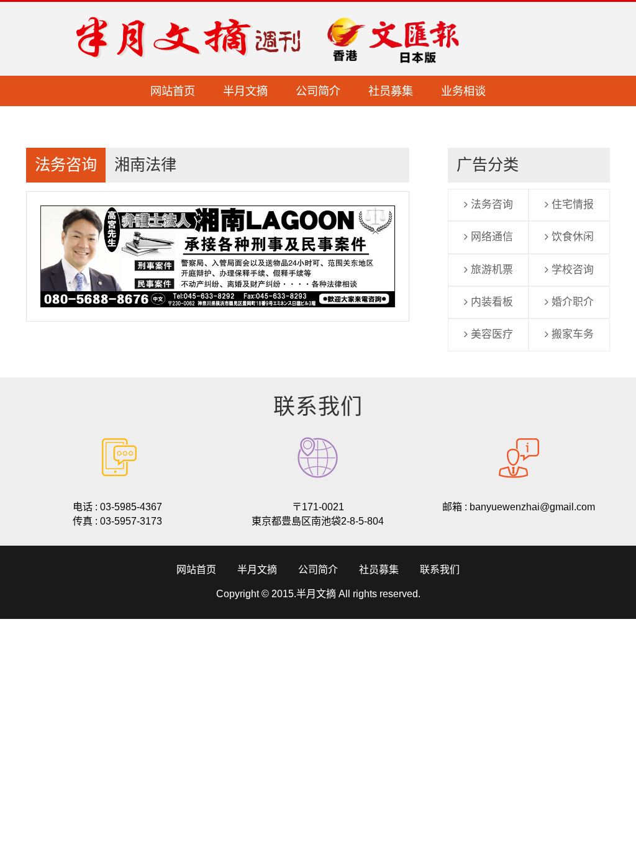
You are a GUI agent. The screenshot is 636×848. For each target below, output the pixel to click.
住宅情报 (571, 204)
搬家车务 (571, 334)
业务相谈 (463, 91)
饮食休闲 (571, 237)
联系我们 (440, 569)
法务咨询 (490, 204)
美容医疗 (490, 334)
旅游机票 (490, 270)
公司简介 (318, 91)
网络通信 (490, 237)
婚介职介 (571, 302)
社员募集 (390, 91)
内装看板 (490, 302)
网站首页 (172, 91)
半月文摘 (245, 91)
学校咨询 (571, 270)
